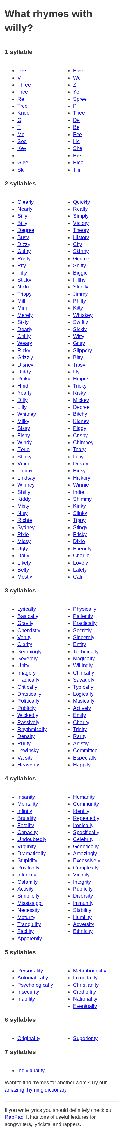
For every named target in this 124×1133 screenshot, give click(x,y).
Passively (28, 722)
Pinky (23, 378)
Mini (22, 308)
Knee (23, 113)
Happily (82, 764)
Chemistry (28, 630)
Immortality (85, 977)
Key (21, 148)
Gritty (79, 343)
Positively (28, 867)
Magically (84, 658)
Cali (77, 576)
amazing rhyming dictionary (35, 1090)
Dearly (24, 329)
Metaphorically (89, 970)
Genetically (86, 846)
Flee (78, 70)
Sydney (26, 527)
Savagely (83, 679)
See (22, 141)
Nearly (24, 209)
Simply (81, 216)
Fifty (22, 273)
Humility (82, 917)
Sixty (23, 322)
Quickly (81, 202)
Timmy (24, 470)
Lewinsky (28, 750)
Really (80, 209)
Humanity (84, 797)
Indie (78, 492)
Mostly (24, 576)
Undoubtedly (31, 839)
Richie (24, 520)
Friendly (82, 548)
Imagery (26, 673)
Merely (25, 315)
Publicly (26, 708)
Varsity (25, 757)
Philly (79, 301)
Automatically (32, 977)
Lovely (80, 563)
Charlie (81, 555)
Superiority (85, 1038)
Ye (76, 91)
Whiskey (83, 315)
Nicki (23, 286)
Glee (22, 162)
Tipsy (79, 364)
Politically (28, 701)
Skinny (81, 251)
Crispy (80, 435)
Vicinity (81, 874)
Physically (84, 609)
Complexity (86, 867)
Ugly (22, 548)
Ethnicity (83, 931)
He (76, 141)
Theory (81, 230)
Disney (25, 364)
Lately (80, 570)
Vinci (23, 463)
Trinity (80, 729)
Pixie (23, 534)
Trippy (24, 294)
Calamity (27, 882)
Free (22, 91)
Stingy (80, 527)
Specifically (86, 832)
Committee (85, 750)
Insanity (26, 797)
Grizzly (25, 357)
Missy (24, 541)
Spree (80, 99)
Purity (24, 743)
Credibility (84, 992)
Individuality (31, 1070)
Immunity (83, 903)
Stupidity (27, 860)
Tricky (79, 386)
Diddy (24, 371)
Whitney (26, 414)
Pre (77, 155)
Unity (23, 665)
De (76, 120)
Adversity (83, 924)
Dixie (79, 541)
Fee (77, 134)
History (81, 237)
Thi (76, 170)
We (77, 78)
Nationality (85, 999)
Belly (23, 570)
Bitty (78, 357)
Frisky (80, 534)
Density (26, 736)
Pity (21, 265)
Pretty (24, 258)
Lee (21, 70)
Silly (22, 216)
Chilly (24, 336)
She (77, 148)
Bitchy (80, 414)
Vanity (24, 637)
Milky (23, 421)
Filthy (79, 279)
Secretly (82, 630)
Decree (81, 407)
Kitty (78, 308)
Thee (79, 113)
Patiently (83, 616)
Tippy (79, 520)
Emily (79, 715)
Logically (83, 694)
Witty (78, 336)
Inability (26, 999)
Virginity (26, 846)
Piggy (79, 428)
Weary (24, 343)
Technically (86, 651)
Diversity (83, 896)
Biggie (80, 273)
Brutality (26, 818)
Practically (85, 623)
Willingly (83, 665)
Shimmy (82, 499)
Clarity (24, 644)
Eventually (85, 1006)
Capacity (27, 832)
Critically (27, 687)
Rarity (79, 736)
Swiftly (80, 322)
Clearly (25, 202)
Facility (25, 931)
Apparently (29, 938)
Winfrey (26, 485)
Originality (28, 1038)
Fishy (23, 435)
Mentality (27, 804)
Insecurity (28, 992)
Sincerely (83, 637)
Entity (79, 644)
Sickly (80, 329)
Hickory (81, 478)
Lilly (22, 407)
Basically (27, 616)
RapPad (14, 1117)
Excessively (86, 860)
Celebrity (83, 839)
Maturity (26, 917)
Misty (23, 506)
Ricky (23, 350)
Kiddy (24, 499)
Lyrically (26, 609)
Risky (79, 393)
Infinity (24, 811)
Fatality (25, 825)
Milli (22, 301)
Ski (21, 170)
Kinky (79, 506)
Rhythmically (32, 729)
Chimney (83, 442)
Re (20, 99)
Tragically (28, 679)
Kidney (81, 421)
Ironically (83, 825)
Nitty (22, 513)
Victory (81, 223)
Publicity (83, 889)
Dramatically (31, 853)
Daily (23, 555)
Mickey (81, 400)
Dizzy (23, 244)
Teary (79, 449)
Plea (78, 162)
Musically (83, 701)
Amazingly (85, 853)
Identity (81, 811)
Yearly (24, 393)
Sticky (24, 279)
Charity (81, 722)
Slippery (82, 350)
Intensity (26, 874)
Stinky (24, 456)
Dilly (22, 400)
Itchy (78, 456)
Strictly (80, 286)
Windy (24, 442)
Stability (82, 910)
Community (86, 804)
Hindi (23, 386)
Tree (22, 106)
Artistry (81, 743)
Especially (85, 757)
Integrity (82, 882)
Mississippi (30, 903)
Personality (30, 970)
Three (24, 85)
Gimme (81, 258)
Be (76, 127)
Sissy (23, 428)
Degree (25, 230)
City (77, 244)
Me (20, 134)
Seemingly (29, 651)
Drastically (29, 694)
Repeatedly (86, 818)
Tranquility (29, 924)
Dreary (80, 463)
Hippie (80, 378)
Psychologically (35, 985)
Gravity (25, 623)
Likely (24, 563)
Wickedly (27, 715)
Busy (23, 237)
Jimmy (80, 294)
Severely (27, 658)
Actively (82, 708)
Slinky (80, 513)
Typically (83, 687)
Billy (22, 223)
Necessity (28, 910)
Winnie (81, 485)
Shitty (79, 265)
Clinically (83, 673)
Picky (79, 470)
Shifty (23, 492)
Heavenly (28, 764)
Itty (76, 371)
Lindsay (26, 478)
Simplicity (28, 896)
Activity (25, 889)
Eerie (23, 449)
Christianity (86, 985)
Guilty (24, 251)
